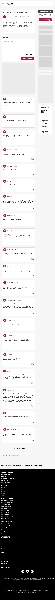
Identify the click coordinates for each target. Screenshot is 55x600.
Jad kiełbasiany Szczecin (6, 512)
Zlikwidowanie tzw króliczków (7, 542)
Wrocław (3, 491)
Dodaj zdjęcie (28, 54)
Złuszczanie (3, 533)
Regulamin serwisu (22, 590)
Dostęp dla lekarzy (5, 563)
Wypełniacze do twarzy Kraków (7, 502)
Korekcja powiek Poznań (6, 508)
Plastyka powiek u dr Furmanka (7, 548)
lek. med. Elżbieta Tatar (5, 482)
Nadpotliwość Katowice (6, 506)
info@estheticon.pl (36, 587)
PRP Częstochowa (5, 514)
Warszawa (3, 487)
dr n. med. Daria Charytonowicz (7, 478)
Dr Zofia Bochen (4, 476)
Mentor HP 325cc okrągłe (6, 540)
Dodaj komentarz (27, 58)
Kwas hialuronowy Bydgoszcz (7, 516)
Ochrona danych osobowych (11, 590)
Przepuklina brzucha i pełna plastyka (8, 546)
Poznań (2, 495)
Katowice (3, 493)
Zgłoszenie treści (4, 558)
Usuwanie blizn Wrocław (6, 504)
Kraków (2, 489)
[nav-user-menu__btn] (51, 3)
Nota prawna (45, 590)
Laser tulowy (3, 531)
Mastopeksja (44, 117)
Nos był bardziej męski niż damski (7, 538)
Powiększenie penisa (5, 523)
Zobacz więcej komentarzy (18, 448)
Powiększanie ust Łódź (5, 510)
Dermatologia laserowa (5, 529)
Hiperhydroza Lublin (5, 518)
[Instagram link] (22, 571)
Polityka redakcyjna (22, 592)
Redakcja (3, 556)
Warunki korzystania (31, 592)
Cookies (28, 590)
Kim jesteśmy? (4, 554)
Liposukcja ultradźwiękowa (6, 527)
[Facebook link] (27, 571)
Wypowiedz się (46, 20)
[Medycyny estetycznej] (9, 4)
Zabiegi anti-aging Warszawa (7, 500)
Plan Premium (4, 565)
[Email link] (32, 571)
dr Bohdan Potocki (4, 480)
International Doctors (5, 567)
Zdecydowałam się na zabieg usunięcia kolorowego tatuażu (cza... (14, 544)
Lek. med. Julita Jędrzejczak (6, 474)
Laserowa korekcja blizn (6, 525)
